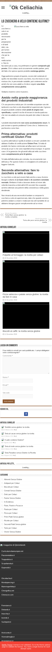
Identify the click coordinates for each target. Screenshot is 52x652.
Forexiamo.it (6, 605)
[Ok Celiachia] (26, 7)
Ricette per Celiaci (11, 521)
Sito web (6, 393)
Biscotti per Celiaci (11, 487)
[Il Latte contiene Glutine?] (2, 440)
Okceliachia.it (6, 578)
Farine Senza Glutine (12, 498)
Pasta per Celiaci (11, 509)
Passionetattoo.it (8, 555)
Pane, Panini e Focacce (13, 506)
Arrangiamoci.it (7, 641)
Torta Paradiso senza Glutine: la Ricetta (20, 453)
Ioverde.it (5, 618)
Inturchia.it (5, 614)
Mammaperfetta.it (8, 587)
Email (5, 385)
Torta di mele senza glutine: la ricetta (19, 446)
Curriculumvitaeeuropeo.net (12, 551)
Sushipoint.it (6, 622)
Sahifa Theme (7, 645)
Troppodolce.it (6, 559)
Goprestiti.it (5, 568)
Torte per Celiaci (10, 528)
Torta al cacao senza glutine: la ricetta (19, 433)
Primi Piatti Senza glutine (14, 517)
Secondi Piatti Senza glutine (15, 524)
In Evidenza (8, 502)
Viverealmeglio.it (7, 637)
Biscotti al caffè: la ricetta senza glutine (21, 331)
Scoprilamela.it (7, 563)
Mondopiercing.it (7, 582)
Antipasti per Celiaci (12, 483)
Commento (8, 356)
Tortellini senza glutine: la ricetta (17, 427)
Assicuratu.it (6, 633)
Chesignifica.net (7, 591)
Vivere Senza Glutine (12, 532)
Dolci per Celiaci (10, 494)
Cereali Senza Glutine (12, 491)
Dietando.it (5, 610)
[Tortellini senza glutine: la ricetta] (2, 427)
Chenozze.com (7, 595)
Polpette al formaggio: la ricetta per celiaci (23, 255)
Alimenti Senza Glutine (13, 479)
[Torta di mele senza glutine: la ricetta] (2, 446)
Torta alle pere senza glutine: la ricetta (35, 220)
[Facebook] (26, 414)
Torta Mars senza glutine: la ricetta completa (15, 215)
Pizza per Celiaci (10, 513)
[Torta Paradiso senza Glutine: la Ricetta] (2, 453)
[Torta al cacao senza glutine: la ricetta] (2, 433)
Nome (6, 377)
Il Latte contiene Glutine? (14, 440)
